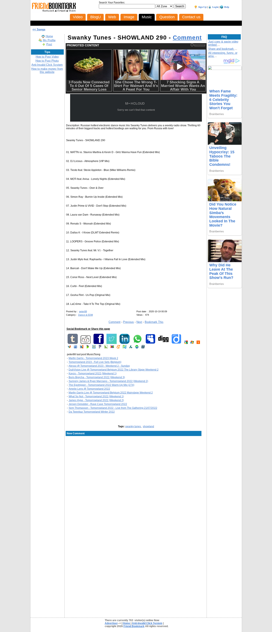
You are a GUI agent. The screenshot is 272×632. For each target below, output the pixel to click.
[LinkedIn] (124, 343)
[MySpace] (150, 343)
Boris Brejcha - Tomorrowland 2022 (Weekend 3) (97, 377)
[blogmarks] (88, 347)
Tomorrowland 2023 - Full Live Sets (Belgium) (95, 362)
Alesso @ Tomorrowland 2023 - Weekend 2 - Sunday (99, 365)
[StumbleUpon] (137, 347)
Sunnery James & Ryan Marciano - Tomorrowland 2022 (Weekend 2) (108, 381)
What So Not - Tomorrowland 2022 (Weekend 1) (96, 396)
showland (148, 426)
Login (215, 7)
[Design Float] (94, 347)
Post (49, 44)
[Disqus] (136, 470)
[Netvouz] (124, 347)
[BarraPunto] (81, 347)
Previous (128, 322)
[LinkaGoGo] (112, 347)
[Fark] (100, 347)
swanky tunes (133, 426)
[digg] (163, 343)
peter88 (83, 311)
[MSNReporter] (69, 347)
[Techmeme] (143, 347)
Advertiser (111, 623)
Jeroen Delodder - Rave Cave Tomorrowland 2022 (98, 404)
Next (139, 322)
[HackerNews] (198, 343)
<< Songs (39, 29)
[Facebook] (98, 343)
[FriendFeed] (75, 347)
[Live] (192, 343)
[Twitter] (111, 343)
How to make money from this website (47, 70)
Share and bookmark (221, 48)
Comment (187, 37)
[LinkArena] (106, 347)
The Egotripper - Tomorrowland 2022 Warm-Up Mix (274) (101, 384)
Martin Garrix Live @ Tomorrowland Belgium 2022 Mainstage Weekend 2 (111, 392)
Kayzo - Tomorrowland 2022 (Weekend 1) (93, 373)
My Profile (49, 40)
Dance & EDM (85, 315)
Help (226, 7)
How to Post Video (47, 56)
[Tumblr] (73, 343)
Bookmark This (154, 322)
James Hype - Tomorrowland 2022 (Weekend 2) (96, 400)
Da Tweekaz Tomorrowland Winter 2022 (92, 411)
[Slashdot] (130, 347)
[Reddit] (85, 343)
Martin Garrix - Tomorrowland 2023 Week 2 (93, 358)
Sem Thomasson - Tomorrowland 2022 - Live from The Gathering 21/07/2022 (113, 407)
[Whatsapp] (137, 343)
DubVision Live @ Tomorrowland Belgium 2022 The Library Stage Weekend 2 (114, 369)
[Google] (186, 343)
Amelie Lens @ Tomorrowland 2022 (89, 388)
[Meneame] (118, 347)
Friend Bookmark (133, 626)
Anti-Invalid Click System (47, 64)
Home (49, 36)
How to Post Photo (47, 60)
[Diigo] (176, 343)
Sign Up (202, 7)
